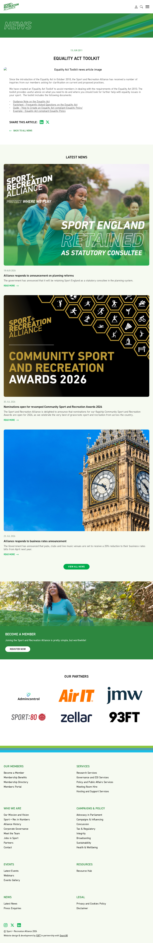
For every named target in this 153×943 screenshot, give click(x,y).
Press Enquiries (12, 908)
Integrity (81, 833)
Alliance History (12, 824)
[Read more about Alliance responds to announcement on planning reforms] (76, 215)
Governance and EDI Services (92, 777)
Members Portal (13, 787)
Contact (8, 847)
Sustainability (83, 843)
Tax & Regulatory (85, 829)
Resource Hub (84, 871)
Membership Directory (16, 782)
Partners (8, 843)
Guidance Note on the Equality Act (31, 101)
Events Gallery (12, 880)
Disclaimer (82, 908)
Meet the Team (12, 833)
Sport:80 (64, 935)
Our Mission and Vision (16, 815)
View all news (76, 566)
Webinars (9, 875)
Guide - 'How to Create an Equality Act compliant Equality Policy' (48, 108)
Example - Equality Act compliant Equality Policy (39, 111)
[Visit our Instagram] (5, 925)
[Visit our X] (12, 925)
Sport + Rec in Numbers (17, 819)
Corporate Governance (16, 829)
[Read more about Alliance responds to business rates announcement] (76, 480)
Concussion (82, 824)
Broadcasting (83, 838)
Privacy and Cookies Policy (91, 903)
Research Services (86, 773)
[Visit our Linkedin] (19, 925)
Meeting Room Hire (86, 787)
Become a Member (14, 773)
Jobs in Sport (11, 838)
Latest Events (11, 871)
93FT (38, 935)
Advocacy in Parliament (89, 815)
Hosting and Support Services (92, 791)
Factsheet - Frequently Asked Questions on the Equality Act (45, 104)
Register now (18, 649)
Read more (9, 285)
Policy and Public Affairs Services (94, 782)
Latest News (10, 903)
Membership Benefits (15, 777)
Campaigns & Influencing (89, 819)
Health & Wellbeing (87, 847)
